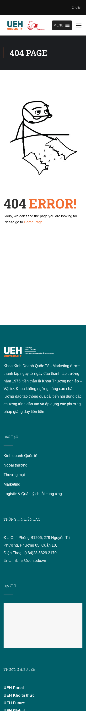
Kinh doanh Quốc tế (20, 456)
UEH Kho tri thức (19, 695)
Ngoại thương (15, 465)
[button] (58, 25)
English (76, 7)
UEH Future (14, 703)
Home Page (33, 222)
